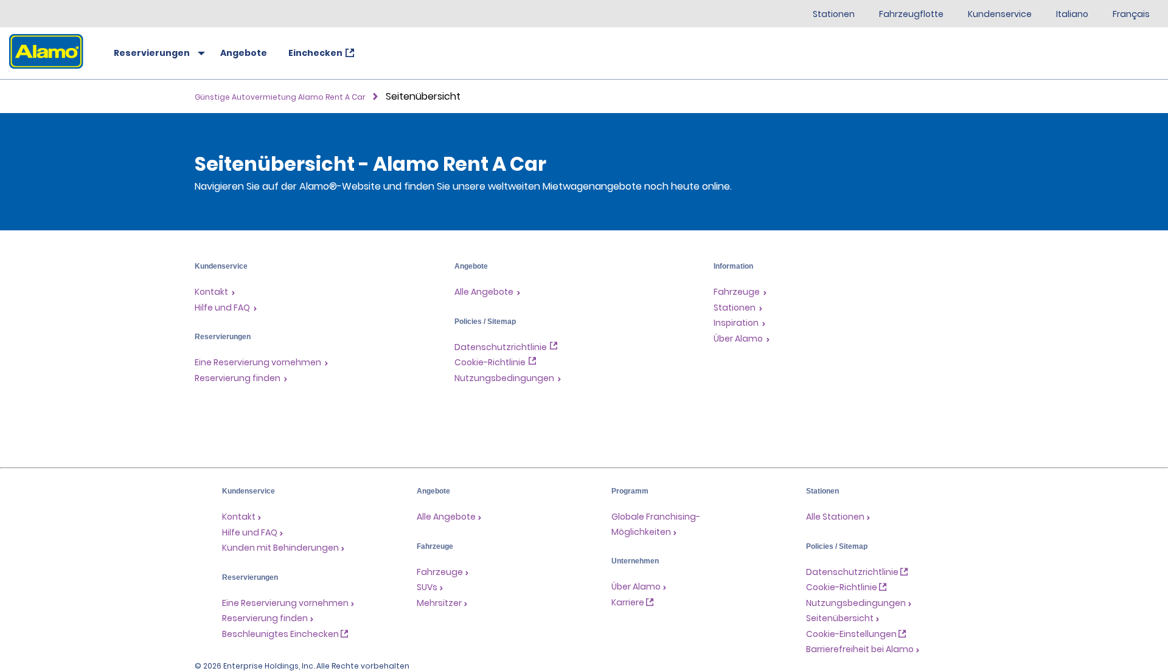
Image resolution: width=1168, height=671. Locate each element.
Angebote (243, 53)
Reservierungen (152, 53)
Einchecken (315, 53)
